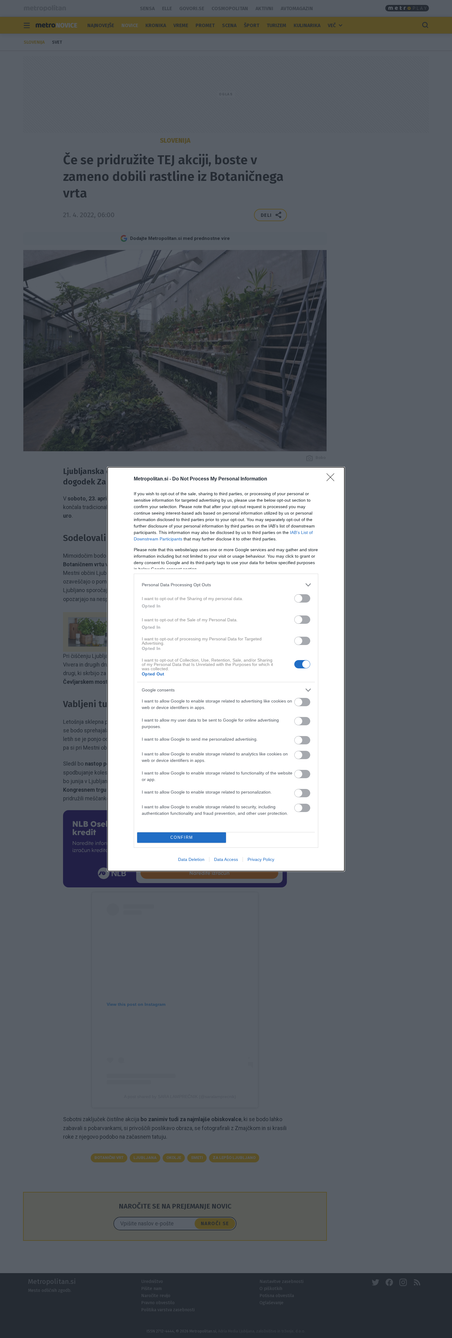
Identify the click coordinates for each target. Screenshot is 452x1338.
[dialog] (226, 669)
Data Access (226, 859)
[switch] (302, 598)
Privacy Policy (261, 859)
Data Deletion (191, 859)
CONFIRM (181, 837)
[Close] (332, 479)
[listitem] (226, 585)
